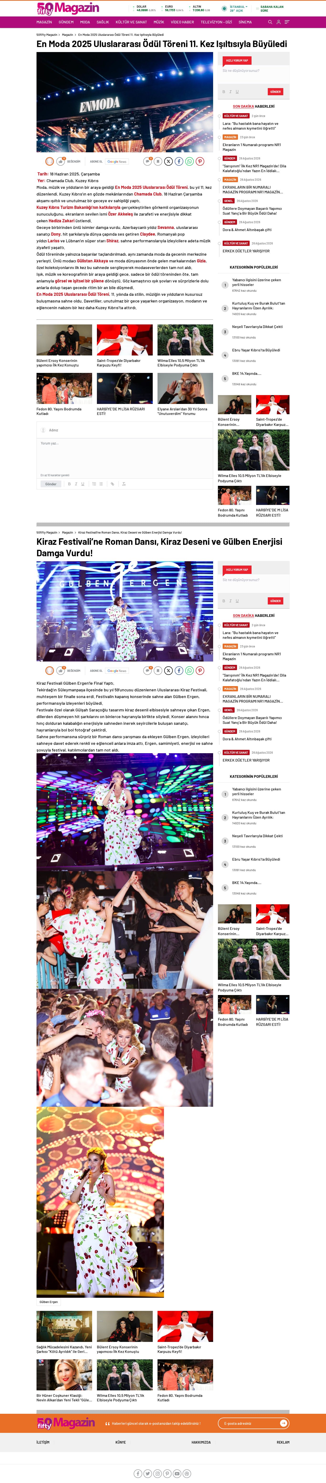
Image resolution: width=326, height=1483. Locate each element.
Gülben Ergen (49, 1302)
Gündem (66, 22)
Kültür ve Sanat (131, 22)
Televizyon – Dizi (216, 22)
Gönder (51, 484)
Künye (121, 1442)
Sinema (245, 22)
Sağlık (103, 22)
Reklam (283, 1442)
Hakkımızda (201, 1442)
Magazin (44, 22)
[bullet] (101, 484)
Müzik (159, 22)
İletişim (43, 1442)
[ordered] (94, 484)
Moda (85, 22)
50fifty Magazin (47, 35)
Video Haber (182, 22)
